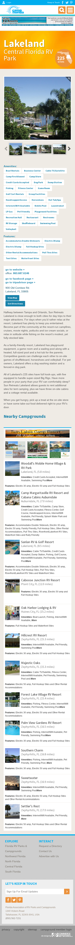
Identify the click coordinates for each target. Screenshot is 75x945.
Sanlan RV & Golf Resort (37, 542)
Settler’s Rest (30, 806)
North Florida (12, 861)
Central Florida (13, 866)
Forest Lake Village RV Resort (41, 694)
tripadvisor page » (20, 282)
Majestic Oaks (30, 663)
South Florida (13, 871)
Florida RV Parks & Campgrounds (16, 849)
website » (15, 269)
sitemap (32, 929)
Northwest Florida (15, 856)
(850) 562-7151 (13, 918)
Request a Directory (50, 846)
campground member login (56, 929)
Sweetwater (29, 778)
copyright (19, 929)
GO (63, 489)
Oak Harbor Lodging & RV (38, 608)
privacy (6, 929)
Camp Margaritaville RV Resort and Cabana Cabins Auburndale (45, 495)
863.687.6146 (21, 273)
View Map (12, 297)
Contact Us (45, 851)
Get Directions (15, 303)
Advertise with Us (49, 856)
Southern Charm (32, 750)
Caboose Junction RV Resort (40, 580)
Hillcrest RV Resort (34, 635)
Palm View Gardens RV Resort (41, 723)
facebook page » (19, 278)
